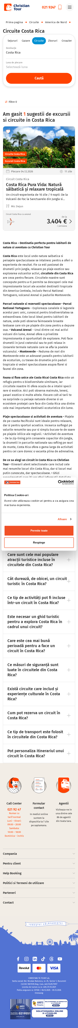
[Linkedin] (35, 959)
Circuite (34, 22)
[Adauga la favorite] (8, 131)
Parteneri (9, 892)
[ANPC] (20, 1009)
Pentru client (12, 863)
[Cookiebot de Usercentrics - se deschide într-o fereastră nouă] (58, 482)
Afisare (62, 519)
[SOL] (50, 1013)
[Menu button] (70, 7)
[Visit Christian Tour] (16, 7)
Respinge (39, 542)
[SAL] (50, 1003)
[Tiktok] (43, 959)
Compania (10, 853)
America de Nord (56, 22)
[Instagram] (26, 959)
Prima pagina (14, 22)
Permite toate (39, 530)
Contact (8, 902)
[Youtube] (60, 959)
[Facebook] (18, 959)
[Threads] (51, 959)
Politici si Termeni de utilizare (23, 883)
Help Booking (12, 873)
